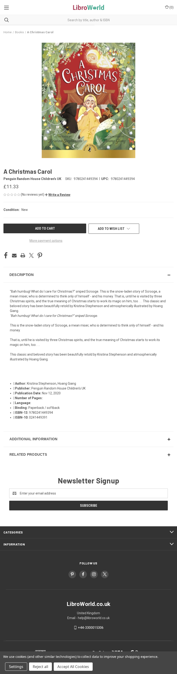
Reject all (40, 666)
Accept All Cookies (73, 666)
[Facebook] (5, 255)
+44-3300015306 (90, 628)
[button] (57, 195)
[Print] (23, 255)
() (171, 7)
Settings (16, 666)
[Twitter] (31, 255)
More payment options (46, 241)
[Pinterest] (40, 255)
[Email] (14, 255)
